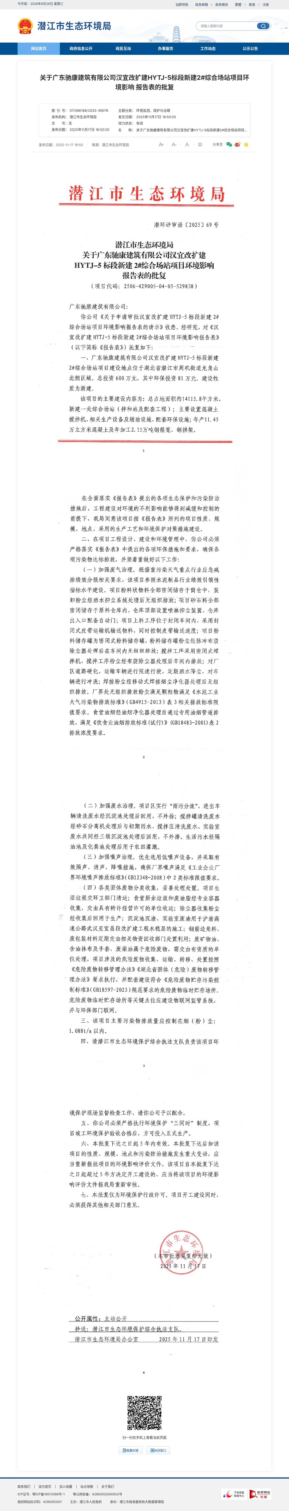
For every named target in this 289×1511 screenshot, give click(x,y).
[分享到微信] (229, 144)
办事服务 (165, 48)
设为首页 (45, 1487)
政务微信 (221, 5)
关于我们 (107, 1487)
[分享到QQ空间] (246, 144)
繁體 (238, 5)
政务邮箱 (201, 5)
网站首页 (38, 48)
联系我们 (24, 1487)
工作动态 (208, 48)
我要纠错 (132, 1450)
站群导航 (182, 5)
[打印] (200, 144)
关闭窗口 (160, 1450)
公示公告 (250, 48)
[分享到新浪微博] (237, 144)
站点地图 (86, 1487)
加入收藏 (65, 1487)
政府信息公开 (81, 48)
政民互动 (123, 48)
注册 (266, 5)
